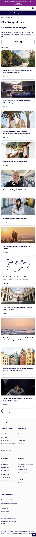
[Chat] (34, 534)
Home (3, 17)
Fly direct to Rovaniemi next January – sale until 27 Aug (18, 3)
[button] (3, 8)
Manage (16, 13)
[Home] (18, 8)
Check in (23, 13)
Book (11, 13)
